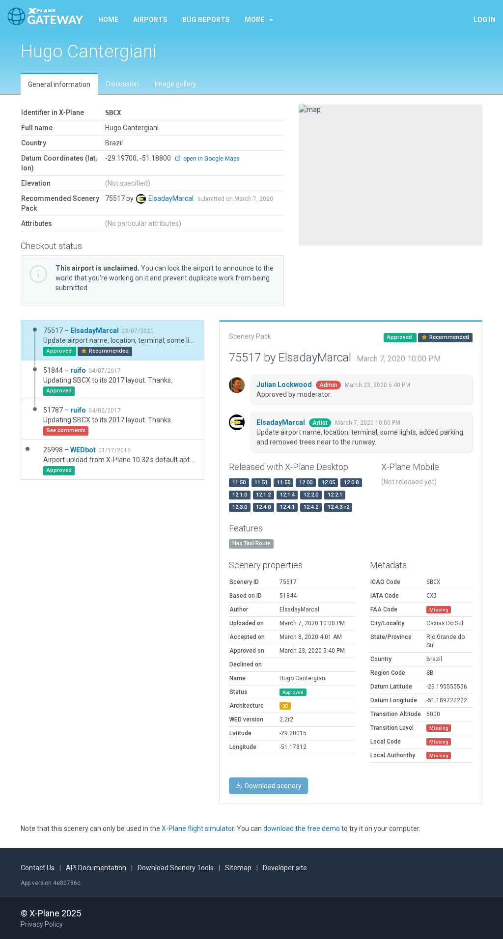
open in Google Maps (210, 158)
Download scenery (272, 786)
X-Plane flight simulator (198, 828)
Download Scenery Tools (176, 868)
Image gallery (175, 84)
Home (108, 20)
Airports (150, 20)
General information (59, 84)
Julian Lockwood (284, 384)
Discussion (122, 84)
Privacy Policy (42, 924)
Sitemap (238, 868)
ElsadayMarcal (171, 198)
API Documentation (96, 868)
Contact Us (38, 868)
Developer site (285, 868)
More (254, 20)
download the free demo (301, 828)
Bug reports (206, 20)
